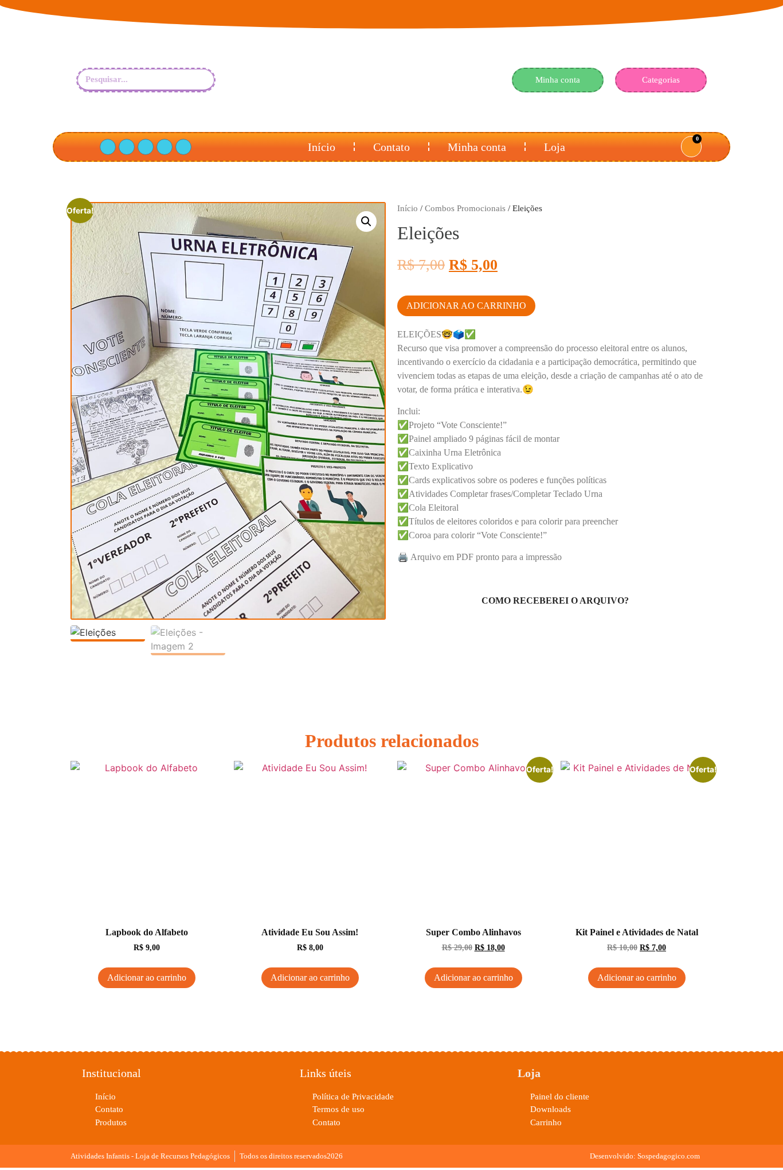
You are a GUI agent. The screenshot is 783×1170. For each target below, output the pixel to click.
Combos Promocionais (465, 208)
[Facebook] (108, 147)
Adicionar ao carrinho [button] (146, 977)
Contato (391, 147)
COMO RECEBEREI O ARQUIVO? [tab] (555, 600)
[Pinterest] (127, 147)
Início (321, 147)
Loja (554, 147)
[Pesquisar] (200, 79)
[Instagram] (164, 147)
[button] (366, 221)
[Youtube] (146, 147)
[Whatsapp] (183, 147)
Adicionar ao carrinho (466, 305)
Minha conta (477, 147)
